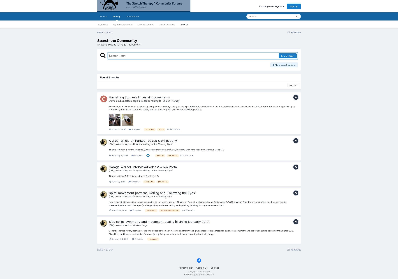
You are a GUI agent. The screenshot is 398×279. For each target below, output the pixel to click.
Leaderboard (132, 16)
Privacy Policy (186, 267)
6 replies (136, 210)
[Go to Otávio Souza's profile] (103, 98)
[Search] (297, 16)
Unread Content (145, 24)
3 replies (135, 181)
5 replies (138, 239)
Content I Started (167, 24)
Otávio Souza (116, 101)
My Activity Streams (122, 24)
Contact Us (202, 267)
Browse (103, 16)
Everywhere (284, 16)
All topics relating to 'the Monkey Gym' (152, 144)
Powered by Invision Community (199, 274)
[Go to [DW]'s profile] (103, 142)
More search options (284, 65)
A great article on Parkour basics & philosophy (143, 141)
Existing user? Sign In (271, 6)
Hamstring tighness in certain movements (139, 97)
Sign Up (294, 6)
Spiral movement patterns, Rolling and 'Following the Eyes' (152, 193)
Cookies (215, 267)
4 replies (138, 155)
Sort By (292, 85)
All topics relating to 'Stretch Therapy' (160, 101)
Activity (116, 16)
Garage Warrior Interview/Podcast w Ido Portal (143, 167)
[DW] (111, 144)
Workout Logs (140, 225)
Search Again (287, 56)
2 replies (135, 129)
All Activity (103, 24)
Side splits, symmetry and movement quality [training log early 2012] (159, 222)
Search (184, 24)
